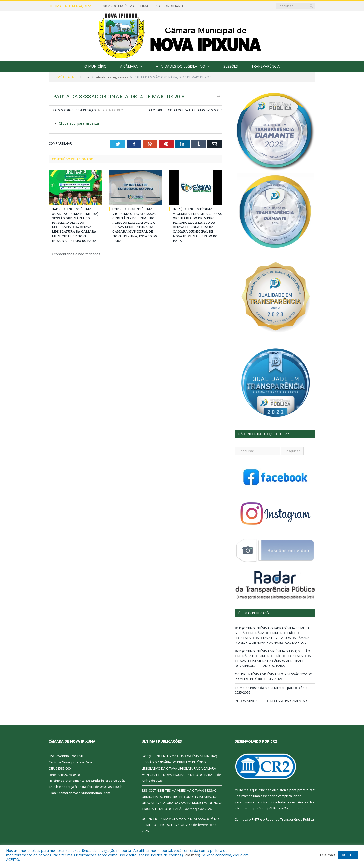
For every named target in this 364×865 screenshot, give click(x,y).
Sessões (230, 66)
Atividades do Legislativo (180, 66)
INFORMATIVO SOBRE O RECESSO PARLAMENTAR (271, 701)
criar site (265, 790)
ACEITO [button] (348, 854)
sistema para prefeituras (295, 790)
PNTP (256, 819)
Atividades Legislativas (166, 110)
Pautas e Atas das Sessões (203, 110)
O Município (95, 66)
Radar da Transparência (284, 819)
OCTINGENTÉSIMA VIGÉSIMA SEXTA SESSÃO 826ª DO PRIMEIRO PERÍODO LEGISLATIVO (273, 676)
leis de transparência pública (256, 808)
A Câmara (129, 66)
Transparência (265, 66)
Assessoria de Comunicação (75, 110)
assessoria (268, 796)
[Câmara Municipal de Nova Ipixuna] (182, 35)
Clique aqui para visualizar (79, 123)
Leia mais (191, 855)
